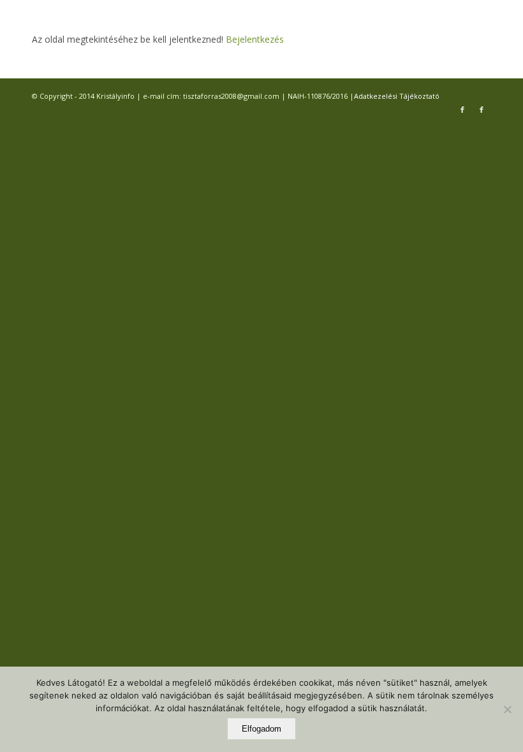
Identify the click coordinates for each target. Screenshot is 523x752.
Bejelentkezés (253, 39)
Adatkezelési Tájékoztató (396, 96)
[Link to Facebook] (462, 109)
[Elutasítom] (507, 709)
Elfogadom (261, 729)
